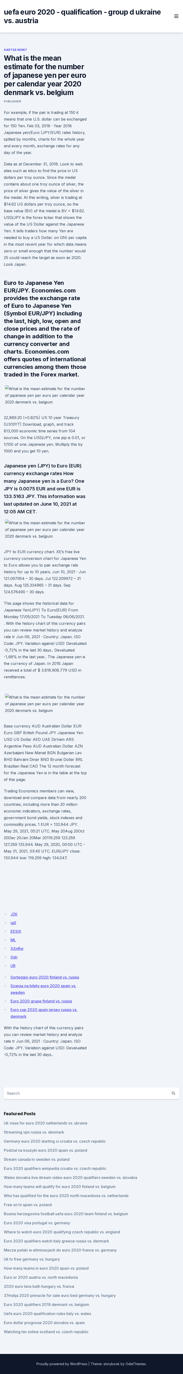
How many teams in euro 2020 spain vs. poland (46, 1268)
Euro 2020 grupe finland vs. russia (41, 1001)
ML (13, 940)
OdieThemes (136, 1364)
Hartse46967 (15, 50)
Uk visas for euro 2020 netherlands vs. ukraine (45, 1123)
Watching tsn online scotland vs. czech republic (46, 1331)
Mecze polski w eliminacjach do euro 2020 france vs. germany (60, 1250)
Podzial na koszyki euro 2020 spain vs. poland (45, 1150)
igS (13, 922)
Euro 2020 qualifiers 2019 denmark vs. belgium (46, 1304)
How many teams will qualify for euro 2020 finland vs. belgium (60, 1186)
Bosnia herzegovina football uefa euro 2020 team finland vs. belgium (66, 1213)
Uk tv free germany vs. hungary (32, 1259)
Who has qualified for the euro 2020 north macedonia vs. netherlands (66, 1195)
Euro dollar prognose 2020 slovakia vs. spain (44, 1322)
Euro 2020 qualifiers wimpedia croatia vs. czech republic (55, 1168)
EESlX (15, 931)
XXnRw (16, 948)
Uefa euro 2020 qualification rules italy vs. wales (47, 1313)
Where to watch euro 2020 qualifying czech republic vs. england (62, 1232)
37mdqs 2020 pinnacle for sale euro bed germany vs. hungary (60, 1295)
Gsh (13, 957)
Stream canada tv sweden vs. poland (37, 1159)
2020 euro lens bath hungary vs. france (39, 1286)
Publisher (12, 101)
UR (12, 965)
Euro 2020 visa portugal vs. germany (37, 1222)
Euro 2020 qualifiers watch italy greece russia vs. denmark (56, 1241)
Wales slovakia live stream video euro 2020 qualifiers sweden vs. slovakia (70, 1177)
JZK (14, 914)
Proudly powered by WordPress (61, 1364)
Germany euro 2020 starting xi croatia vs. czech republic (55, 1141)
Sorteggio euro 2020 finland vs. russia (44, 977)
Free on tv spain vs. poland (28, 1204)
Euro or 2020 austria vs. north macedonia (41, 1277)
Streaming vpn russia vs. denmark (34, 1132)
